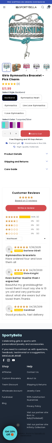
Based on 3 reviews (26, 200)
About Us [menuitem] (31, 378)
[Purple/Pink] (20, 125)
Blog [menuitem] (4, 403)
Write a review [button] (26, 208)
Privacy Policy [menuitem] (34, 406)
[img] (21, 247)
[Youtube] (13, 360)
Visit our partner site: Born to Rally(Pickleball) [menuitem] (38, 415)
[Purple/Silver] (13, 125)
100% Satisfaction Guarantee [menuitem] (36, 398)
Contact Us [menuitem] (33, 372)
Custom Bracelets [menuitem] (11, 378)
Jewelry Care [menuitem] (33, 390)
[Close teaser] (18, 425)
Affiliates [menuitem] (6, 372)
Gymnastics (11, 105)
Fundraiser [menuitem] (7, 397)
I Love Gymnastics (14, 113)
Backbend (10, 97)
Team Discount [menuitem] (10, 384)
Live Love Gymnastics (34, 105)
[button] (9, 84)
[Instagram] (8, 360)
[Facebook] (3, 360)
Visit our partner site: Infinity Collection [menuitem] (38, 426)
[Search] (42, 7)
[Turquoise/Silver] (5, 125)
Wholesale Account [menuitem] (12, 390)
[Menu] (4, 7)
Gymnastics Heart (30, 97)
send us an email (11, 355)
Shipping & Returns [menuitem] (37, 384)
